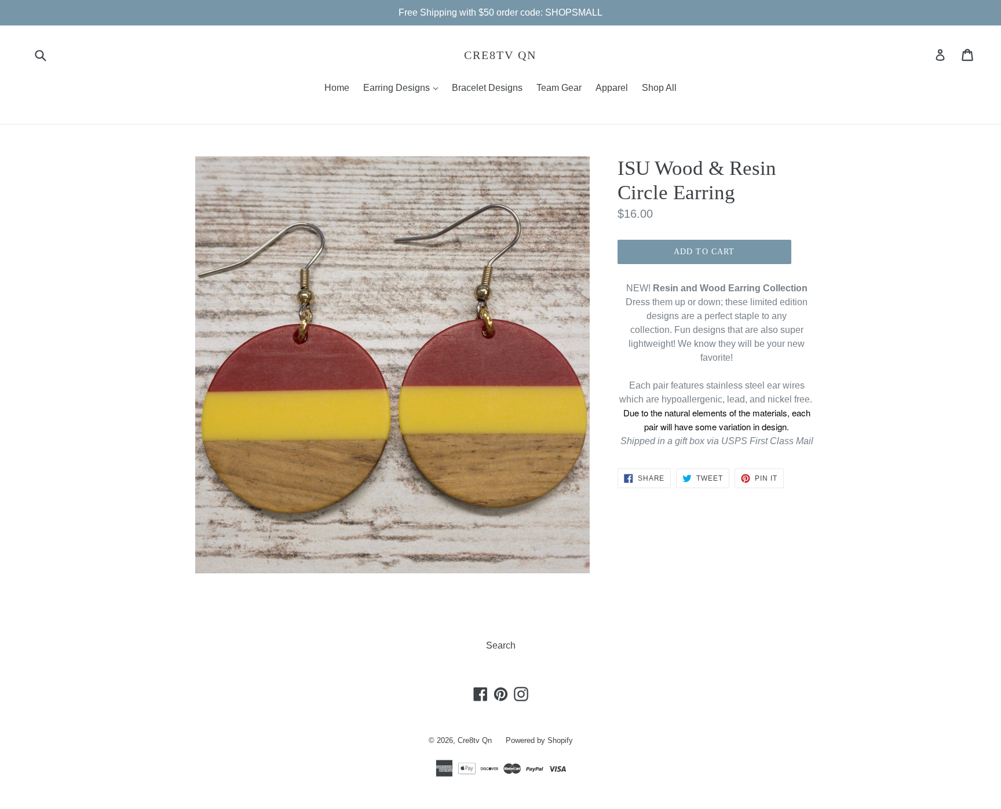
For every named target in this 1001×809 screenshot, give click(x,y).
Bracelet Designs (487, 88)
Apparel (612, 88)
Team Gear (559, 88)
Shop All (659, 88)
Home (336, 88)
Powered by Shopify (539, 740)
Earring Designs (403, 87)
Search (501, 645)
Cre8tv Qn (500, 55)
